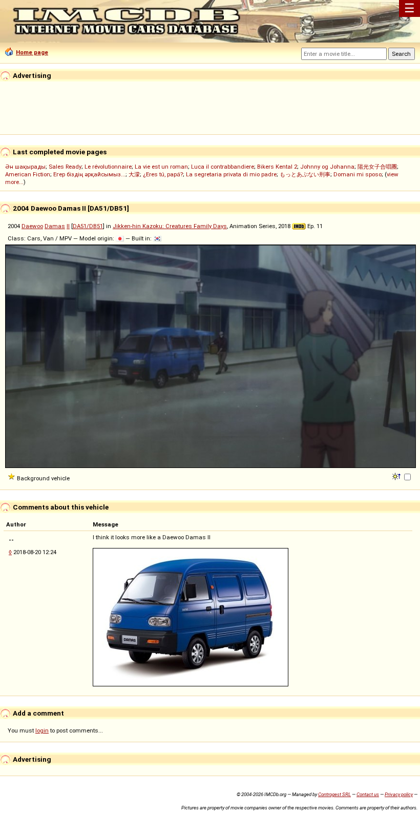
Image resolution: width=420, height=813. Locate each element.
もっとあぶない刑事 (305, 174)
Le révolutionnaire (108, 166)
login (42, 730)
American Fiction (27, 174)
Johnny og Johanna (327, 166)
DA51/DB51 (88, 226)
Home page (32, 52)
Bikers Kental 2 (277, 166)
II (68, 226)
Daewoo (32, 226)
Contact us (367, 794)
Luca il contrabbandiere (222, 166)
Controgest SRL (334, 794)
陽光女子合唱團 (377, 166)
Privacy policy (399, 794)
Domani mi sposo (357, 174)
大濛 (134, 174)
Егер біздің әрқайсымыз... (89, 174)
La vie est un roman (161, 166)
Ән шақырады (25, 166)
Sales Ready (65, 166)
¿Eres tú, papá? (163, 174)
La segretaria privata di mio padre (231, 174)
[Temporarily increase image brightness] (397, 475)
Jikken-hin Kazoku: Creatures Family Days (170, 226)
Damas (55, 226)
